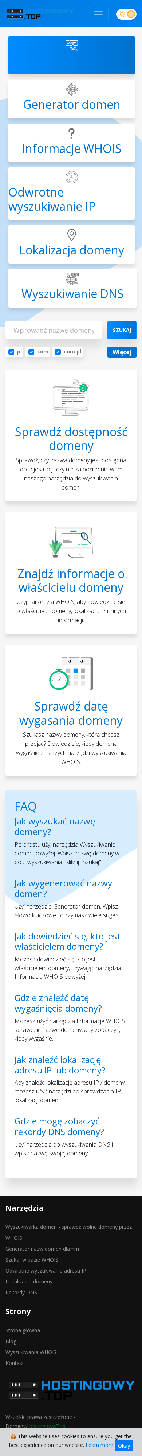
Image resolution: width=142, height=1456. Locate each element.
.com (42, 351)
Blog (10, 1341)
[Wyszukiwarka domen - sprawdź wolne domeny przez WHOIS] (40, 14)
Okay (124, 1445)
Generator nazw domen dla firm (43, 1248)
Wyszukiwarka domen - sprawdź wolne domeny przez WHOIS (68, 1232)
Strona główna (22, 1330)
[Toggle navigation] (98, 14)
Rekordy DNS (21, 1292)
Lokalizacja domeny (28, 1281)
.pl (19, 351)
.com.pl (71, 351)
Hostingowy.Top (46, 1426)
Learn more (99, 1444)
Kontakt (14, 1363)
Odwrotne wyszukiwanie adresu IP (45, 1270)
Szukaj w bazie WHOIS (31, 1259)
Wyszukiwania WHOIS (30, 1352)
